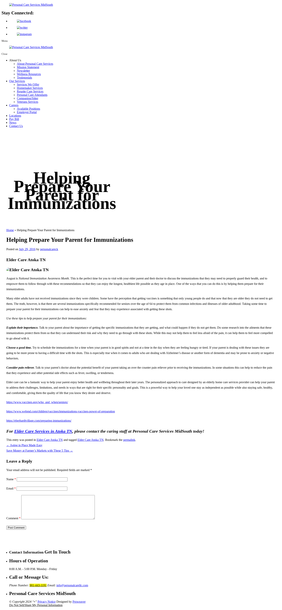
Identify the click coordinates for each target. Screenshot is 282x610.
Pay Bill (14, 119)
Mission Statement (28, 67)
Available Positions (28, 108)
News (12, 122)
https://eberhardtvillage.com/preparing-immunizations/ (38, 420)
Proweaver (79, 601)
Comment (13, 518)
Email (11, 488)
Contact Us (16, 126)
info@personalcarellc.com (72, 585)
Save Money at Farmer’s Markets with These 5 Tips (39, 450)
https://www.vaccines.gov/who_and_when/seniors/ (37, 402)
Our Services (17, 81)
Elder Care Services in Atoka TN (43, 431)
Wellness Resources (29, 74)
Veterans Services (27, 101)
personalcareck (49, 249)
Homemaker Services (30, 88)
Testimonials (24, 77)
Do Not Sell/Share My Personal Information (36, 605)
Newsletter (23, 70)
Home (10, 230)
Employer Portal (27, 112)
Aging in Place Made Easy (24, 445)
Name (11, 479)
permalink (129, 439)
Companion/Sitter (27, 98)
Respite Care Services (30, 91)
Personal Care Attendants (32, 94)
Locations (15, 115)
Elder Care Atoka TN (50, 439)
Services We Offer (28, 84)
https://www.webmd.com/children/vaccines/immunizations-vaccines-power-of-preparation (60, 411)
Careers (13, 105)
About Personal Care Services (35, 63)
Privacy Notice (47, 601)
